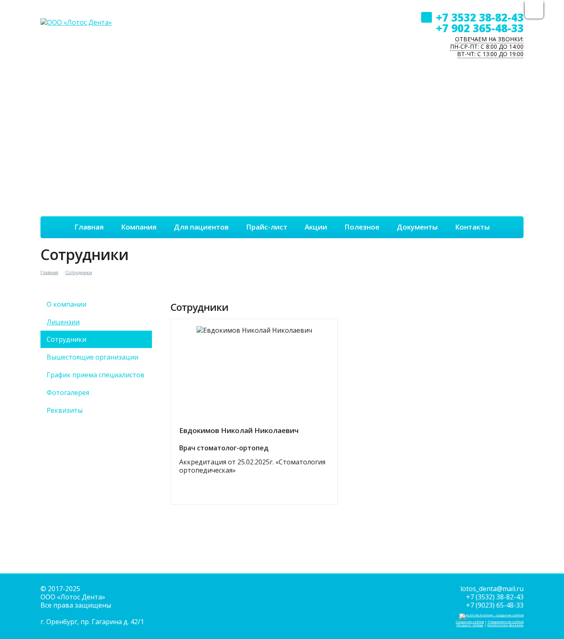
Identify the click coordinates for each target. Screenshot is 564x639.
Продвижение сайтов (506, 621)
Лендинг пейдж (469, 624)
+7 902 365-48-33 (480, 28)
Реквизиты (65, 410)
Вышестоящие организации (92, 357)
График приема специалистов (96, 374)
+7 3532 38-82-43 (480, 17)
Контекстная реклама (505, 624)
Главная (49, 272)
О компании (66, 304)
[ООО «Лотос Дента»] (76, 13)
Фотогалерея (68, 392)
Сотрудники (78, 272)
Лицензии (63, 322)
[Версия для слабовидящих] (534, 10)
